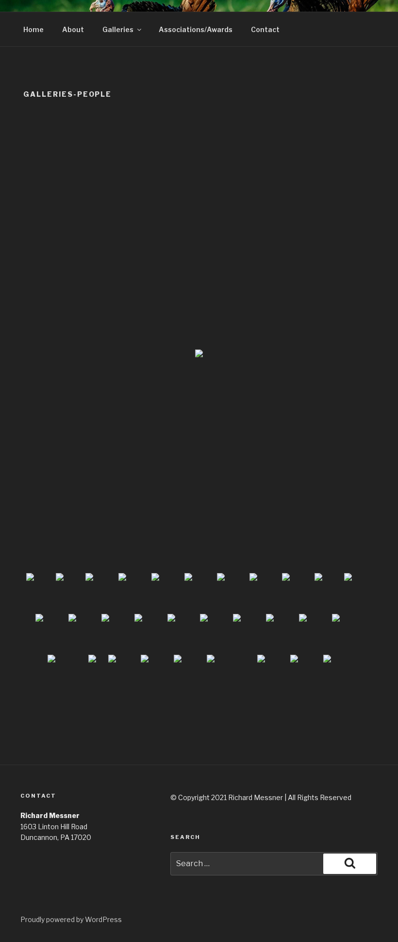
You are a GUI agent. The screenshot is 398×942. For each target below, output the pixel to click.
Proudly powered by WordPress (71, 919)
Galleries (117, 29)
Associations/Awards (195, 29)
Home (33, 29)
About (73, 29)
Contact (265, 29)
